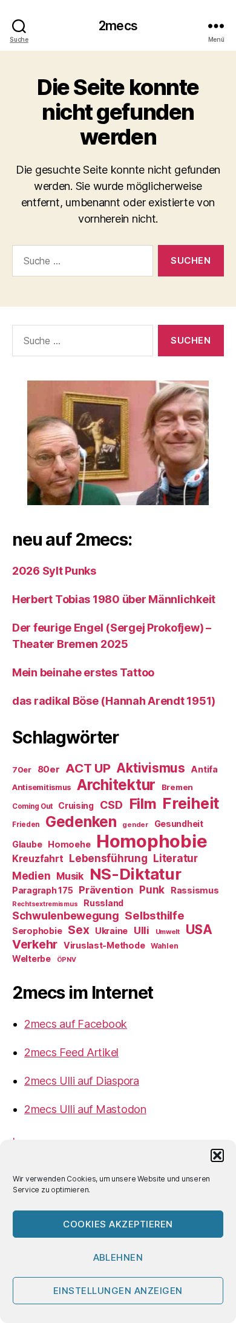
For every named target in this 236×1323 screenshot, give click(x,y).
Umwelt (168, 931)
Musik (70, 876)
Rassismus (195, 890)
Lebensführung (108, 858)
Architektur (116, 785)
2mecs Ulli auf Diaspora (81, 1080)
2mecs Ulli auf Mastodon (85, 1109)
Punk (152, 890)
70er (21, 769)
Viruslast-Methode (104, 945)
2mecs (118, 25)
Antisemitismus (41, 787)
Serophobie (37, 931)
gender (135, 824)
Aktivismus (150, 768)
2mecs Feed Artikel (71, 1052)
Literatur (175, 858)
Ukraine (111, 931)
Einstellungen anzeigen (118, 1290)
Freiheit (190, 803)
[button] (217, 1155)
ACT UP (87, 768)
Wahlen (164, 945)
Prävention (106, 890)
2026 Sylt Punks (54, 570)
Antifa (204, 769)
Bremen (177, 787)
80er (49, 769)
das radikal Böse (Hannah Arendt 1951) (113, 700)
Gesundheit (178, 823)
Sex (78, 930)
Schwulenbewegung (65, 915)
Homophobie (151, 841)
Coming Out (32, 806)
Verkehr (34, 944)
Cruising (76, 805)
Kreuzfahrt (37, 858)
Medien (31, 875)
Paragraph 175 (42, 890)
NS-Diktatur (136, 873)
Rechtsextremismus (44, 904)
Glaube (27, 844)
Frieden (25, 824)
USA (199, 929)
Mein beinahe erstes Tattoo (84, 672)
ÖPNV (66, 960)
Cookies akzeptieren (118, 1224)
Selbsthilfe (154, 915)
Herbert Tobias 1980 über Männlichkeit (113, 599)
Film (143, 803)
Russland (103, 903)
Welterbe (31, 958)
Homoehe (69, 844)
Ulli (141, 930)
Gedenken (81, 821)
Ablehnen (118, 1257)
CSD (111, 805)
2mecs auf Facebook (75, 1024)
